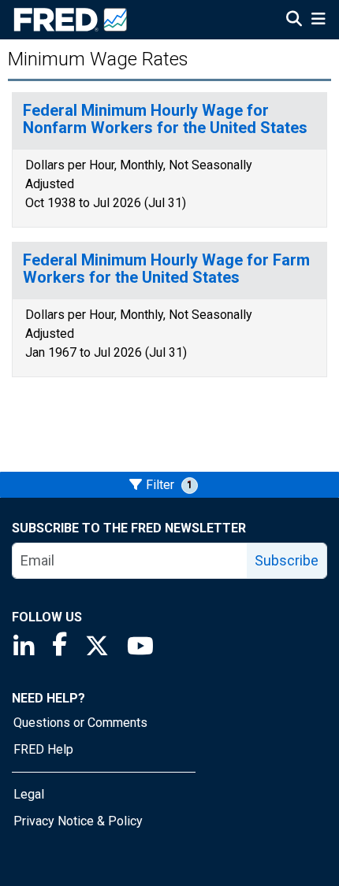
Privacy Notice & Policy (78, 821)
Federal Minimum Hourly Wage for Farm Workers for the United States (166, 269)
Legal (28, 794)
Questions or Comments (80, 722)
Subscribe (287, 560)
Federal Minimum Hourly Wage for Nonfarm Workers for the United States (165, 119)
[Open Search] (294, 20)
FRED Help (43, 749)
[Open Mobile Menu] (318, 20)
